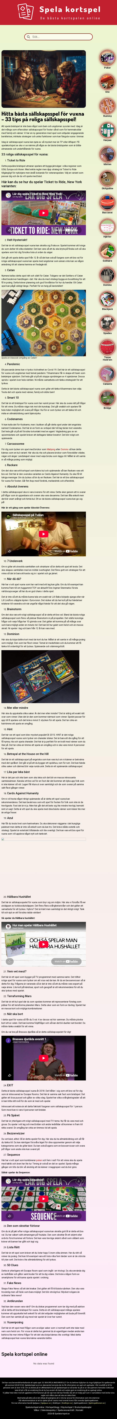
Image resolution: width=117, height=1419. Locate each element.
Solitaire (107, 260)
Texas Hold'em (107, 358)
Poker (107, 67)
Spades (107, 333)
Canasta (107, 383)
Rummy (107, 116)
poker (39, 1160)
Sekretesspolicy (48, 1410)
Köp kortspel (66, 1407)
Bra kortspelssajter (83, 1407)
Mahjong (51, 449)
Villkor (36, 1410)
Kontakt (79, 1410)
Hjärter (107, 236)
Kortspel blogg (52, 1407)
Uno (107, 91)
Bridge (107, 408)
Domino (64, 449)
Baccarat (107, 212)
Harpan (107, 140)
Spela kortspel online (35, 1407)
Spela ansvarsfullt (66, 1410)
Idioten (107, 164)
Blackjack (107, 309)
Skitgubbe (107, 188)
